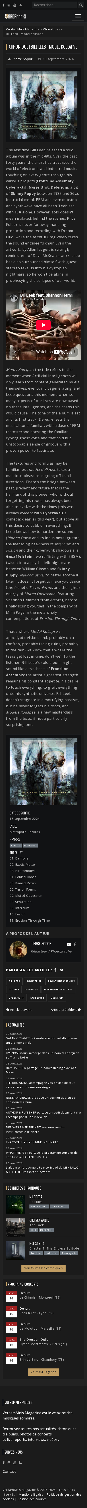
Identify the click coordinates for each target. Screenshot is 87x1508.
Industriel (52, 1253)
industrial (34, 981)
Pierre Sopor (22, 59)
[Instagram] (9, 5)
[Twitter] (62, 970)
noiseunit (37, 997)
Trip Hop (36, 1253)
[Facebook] (3, 5)
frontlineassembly (61, 981)
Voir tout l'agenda (43, 1372)
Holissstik (36, 1243)
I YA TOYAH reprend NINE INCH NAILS (32, 1142)
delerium (57, 997)
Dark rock (46, 1229)
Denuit (24, 1293)
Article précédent (64, 1009)
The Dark (36, 1225)
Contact (9, 1471)
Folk (33, 1229)
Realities (36, 1202)
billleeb (14, 981)
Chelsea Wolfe (39, 1220)
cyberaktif (16, 997)
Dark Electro (59, 1206)
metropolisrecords (58, 989)
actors (14, 989)
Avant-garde (69, 1253)
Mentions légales (31, 1494)
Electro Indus (39, 1206)
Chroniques (51, 29)
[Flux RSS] (20, 5)
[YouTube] (14, 5)
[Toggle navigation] (78, 16)
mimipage (31, 989)
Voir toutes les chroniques (43, 1268)
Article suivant (20, 1009)
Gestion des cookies (32, 1499)
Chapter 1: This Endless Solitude (54, 1248)
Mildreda (35, 1197)
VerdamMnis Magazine (22, 29)
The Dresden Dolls (33, 1339)
